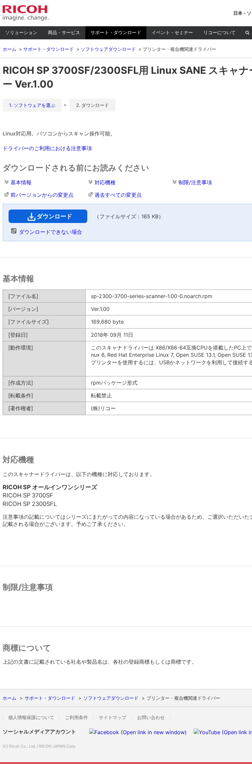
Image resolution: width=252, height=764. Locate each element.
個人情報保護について (31, 717)
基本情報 (21, 182)
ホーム (9, 49)
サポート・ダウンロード (116, 32)
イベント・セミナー (172, 32)
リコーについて (219, 32)
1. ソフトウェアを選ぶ (32, 105)
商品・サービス (64, 32)
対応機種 (105, 182)
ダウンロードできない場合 (50, 232)
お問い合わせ (151, 717)
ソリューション (21, 32)
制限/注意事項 (195, 182)
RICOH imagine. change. (26, 13)
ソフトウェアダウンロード (108, 49)
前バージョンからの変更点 (42, 194)
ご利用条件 (76, 717)
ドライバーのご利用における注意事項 (47, 148)
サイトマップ (112, 717)
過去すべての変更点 (118, 194)
